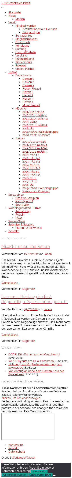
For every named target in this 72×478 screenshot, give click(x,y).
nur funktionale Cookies (15, 474)
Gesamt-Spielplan (27, 198)
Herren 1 (27, 92)
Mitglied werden (25, 25)
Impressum (15, 445)
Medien (20, 19)
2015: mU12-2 (31, 174)
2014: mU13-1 (31, 165)
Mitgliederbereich (26, 39)
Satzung (20, 49)
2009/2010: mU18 (34, 141)
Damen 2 (28, 82)
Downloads (22, 42)
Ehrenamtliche (24, 59)
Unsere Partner (24, 68)
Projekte (20, 65)
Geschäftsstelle (25, 52)
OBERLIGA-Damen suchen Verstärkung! (34, 354)
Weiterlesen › (9, 282)
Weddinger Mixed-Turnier (24, 208)
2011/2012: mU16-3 (34, 151)
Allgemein (28, 289)
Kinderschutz (23, 62)
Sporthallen (22, 204)
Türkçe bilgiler (31, 32)
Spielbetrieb (16, 194)
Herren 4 (27, 102)
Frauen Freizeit (31, 88)
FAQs (19, 218)
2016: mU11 (29, 178)
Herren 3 (27, 98)
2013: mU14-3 (31, 161)
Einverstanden (39, 471)
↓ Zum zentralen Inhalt (15, 3)
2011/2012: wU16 (33, 112)
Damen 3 (28, 85)
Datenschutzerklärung (40, 474)
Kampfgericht (24, 201)
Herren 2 (27, 95)
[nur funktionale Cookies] (54, 475)
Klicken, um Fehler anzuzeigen (20, 398)
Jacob (48, 254)
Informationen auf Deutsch (39, 29)
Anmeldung (22, 211)
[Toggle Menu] (2, 7)
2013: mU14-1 (31, 155)
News (12, 15)
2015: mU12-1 (30, 171)
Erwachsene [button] (23, 75)
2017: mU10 (29, 181)
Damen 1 (28, 78)
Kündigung (22, 45)
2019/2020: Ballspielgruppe (40, 131)
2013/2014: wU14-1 (34, 115)
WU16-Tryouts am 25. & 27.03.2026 (31, 361)
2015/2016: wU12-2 (35, 125)
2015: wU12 (29, 121)
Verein (12, 22)
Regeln (19, 214)
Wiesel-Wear (16, 221)
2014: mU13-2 (31, 168)
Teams (12, 72)
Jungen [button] (20, 138)
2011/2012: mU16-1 (34, 145)
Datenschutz (16, 451)
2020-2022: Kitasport (36, 135)
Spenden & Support (21, 224)
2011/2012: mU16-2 (35, 148)
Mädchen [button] (21, 108)
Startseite (14, 12)
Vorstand (21, 55)
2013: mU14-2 (31, 158)
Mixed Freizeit (31, 105)
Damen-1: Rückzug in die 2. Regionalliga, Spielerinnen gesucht (34, 299)
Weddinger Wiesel (23, 457)
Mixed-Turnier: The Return (25, 246)
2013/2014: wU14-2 (35, 118)
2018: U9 (28, 128)
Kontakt (13, 231)
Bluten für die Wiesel (28, 227)
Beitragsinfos (23, 35)
